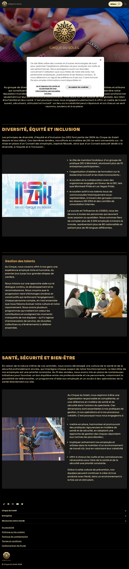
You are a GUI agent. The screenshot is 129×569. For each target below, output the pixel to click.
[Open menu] (125, 4)
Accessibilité (8, 527)
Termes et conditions (12, 541)
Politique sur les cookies (13, 532)
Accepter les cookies (78, 87)
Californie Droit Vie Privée (14, 546)
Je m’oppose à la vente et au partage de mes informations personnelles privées (48, 87)
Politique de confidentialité (15, 536)
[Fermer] (100, 60)
